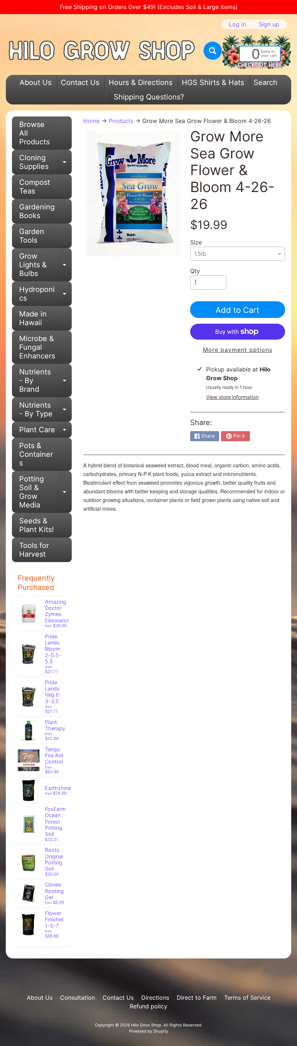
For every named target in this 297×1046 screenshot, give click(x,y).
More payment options (237, 349)
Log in (237, 24)
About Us (35, 82)
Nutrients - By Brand (45, 380)
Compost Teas (34, 186)
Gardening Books (37, 211)
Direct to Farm (197, 997)
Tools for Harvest (34, 549)
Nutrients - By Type (45, 410)
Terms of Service (247, 997)
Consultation (77, 997)
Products (121, 120)
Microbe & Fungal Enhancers (37, 347)
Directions (155, 997)
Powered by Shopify (148, 1031)
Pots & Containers (36, 454)
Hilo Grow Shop (146, 1025)
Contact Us (80, 82)
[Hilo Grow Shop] (102, 50)
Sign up (269, 24)
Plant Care (45, 431)
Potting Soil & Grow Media (45, 492)
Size (196, 242)
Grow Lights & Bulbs (45, 265)
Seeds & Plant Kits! (36, 525)
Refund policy (148, 1006)
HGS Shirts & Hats (213, 82)
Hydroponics (45, 294)
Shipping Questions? (149, 97)
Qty (195, 271)
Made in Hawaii (33, 318)
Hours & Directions (140, 82)
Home (91, 120)
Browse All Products (34, 133)
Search (265, 82)
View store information (232, 397)
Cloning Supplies (45, 162)
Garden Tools (31, 236)
